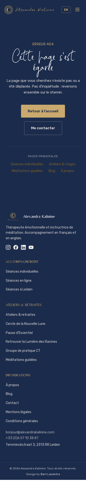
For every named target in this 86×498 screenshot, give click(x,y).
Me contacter (43, 128)
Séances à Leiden (19, 289)
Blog (51, 171)
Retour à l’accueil (43, 111)
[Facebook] (15, 247)
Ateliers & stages (62, 164)
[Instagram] (8, 247)
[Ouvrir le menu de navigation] (77, 9)
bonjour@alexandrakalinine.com (30, 432)
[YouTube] (31, 247)
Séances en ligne (19, 281)
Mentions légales (18, 412)
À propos (67, 171)
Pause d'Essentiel (19, 333)
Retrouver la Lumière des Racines (31, 342)
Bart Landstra (50, 474)
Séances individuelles (27, 164)
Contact (12, 403)
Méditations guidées (27, 171)
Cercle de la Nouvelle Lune (25, 324)
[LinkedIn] (23, 247)
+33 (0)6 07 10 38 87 (22, 438)
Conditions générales (22, 421)
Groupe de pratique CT (23, 351)
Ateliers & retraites (20, 315)
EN (66, 9)
